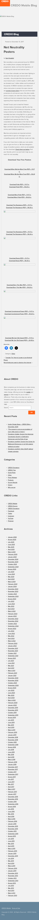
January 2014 (12, 871)
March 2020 (12, 700)
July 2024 (11, 572)
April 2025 (11, 549)
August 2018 (12, 747)
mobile (28, 392)
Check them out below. (22, 149)
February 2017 (12, 792)
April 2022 (11, 638)
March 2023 (12, 611)
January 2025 (12, 557)
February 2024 (12, 584)
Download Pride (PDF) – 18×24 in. (19, 187)
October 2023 (12, 594)
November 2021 (13, 651)
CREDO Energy (13, 506)
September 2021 (13, 656)
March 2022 (12, 641)
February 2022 (12, 643)
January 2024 (12, 586)
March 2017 (11, 789)
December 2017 (13, 767)
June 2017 (11, 782)
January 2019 (12, 735)
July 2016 (11, 809)
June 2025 (11, 544)
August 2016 (12, 806)
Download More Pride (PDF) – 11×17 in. (19, 195)
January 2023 (12, 616)
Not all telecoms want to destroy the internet (17, 362)
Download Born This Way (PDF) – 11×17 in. (19, 285)
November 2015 (13, 829)
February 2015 (12, 851)
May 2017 (11, 784)
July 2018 (11, 749)
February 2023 (12, 614)
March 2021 (11, 670)
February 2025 (12, 554)
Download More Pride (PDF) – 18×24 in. (20, 197)
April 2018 (11, 757)
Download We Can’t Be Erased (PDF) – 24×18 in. (19, 340)
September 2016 (13, 804)
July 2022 (11, 631)
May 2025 (11, 547)
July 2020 (11, 690)
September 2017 (13, 774)
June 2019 (11, 722)
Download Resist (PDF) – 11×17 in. (19, 258)
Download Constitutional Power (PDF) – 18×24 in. (19, 314)
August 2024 (12, 569)
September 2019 (13, 715)
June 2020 (11, 693)
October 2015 (12, 831)
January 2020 (12, 705)
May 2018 (11, 754)
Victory (10, 485)
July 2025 (11, 542)
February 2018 (12, 762)
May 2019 (11, 725)
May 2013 (11, 888)
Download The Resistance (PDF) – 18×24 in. (19, 207)
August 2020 (12, 688)
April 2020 (11, 698)
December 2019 (13, 707)
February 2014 (12, 868)
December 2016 (13, 797)
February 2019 (12, 732)
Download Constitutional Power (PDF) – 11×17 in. (19, 311)
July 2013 (11, 885)
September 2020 (13, 685)
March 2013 (11, 893)
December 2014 (13, 856)
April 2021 (11, 668)
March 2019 (11, 730)
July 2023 (11, 601)
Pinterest (11, 521)
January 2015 (12, 853)
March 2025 (12, 552)
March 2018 (11, 759)
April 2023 (11, 609)
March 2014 (11, 866)
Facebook (11, 511)
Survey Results (12, 482)
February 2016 (12, 821)
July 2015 (11, 839)
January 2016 (12, 824)
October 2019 (12, 712)
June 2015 (11, 841)
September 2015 (13, 834)
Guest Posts (12, 472)
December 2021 (13, 648)
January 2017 (12, 794)
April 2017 (11, 787)
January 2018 (12, 764)
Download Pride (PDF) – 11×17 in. (19, 184)
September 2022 (13, 626)
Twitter (10, 513)
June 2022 (11, 633)
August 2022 (12, 628)
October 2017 (12, 772)
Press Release (12, 477)
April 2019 (11, 727)
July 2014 (11, 858)
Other (13, 354)
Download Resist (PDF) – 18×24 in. (19, 261)
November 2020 (13, 680)
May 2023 (11, 606)
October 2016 (12, 801)
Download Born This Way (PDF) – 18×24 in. (19, 287)
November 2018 (13, 740)
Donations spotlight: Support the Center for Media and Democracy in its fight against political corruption (21, 444)
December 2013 (13, 873)
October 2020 (12, 683)
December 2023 (13, 589)
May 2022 (11, 636)
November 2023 (13, 591)
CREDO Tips (12, 470)
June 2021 (11, 663)
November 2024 (13, 562)
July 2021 (11, 661)
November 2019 (13, 710)
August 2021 (12, 658)
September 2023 (13, 596)
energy (6, 394)
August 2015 (12, 836)
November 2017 (13, 769)
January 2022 (12, 646)
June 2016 (11, 811)
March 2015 (11, 848)
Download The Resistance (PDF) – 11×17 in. (19, 205)
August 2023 (12, 599)
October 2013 (12, 878)
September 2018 (13, 745)
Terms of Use (16, 908)
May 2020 (11, 695)
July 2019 (11, 720)
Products (11, 480)
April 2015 (11, 846)
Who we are (11, 487)
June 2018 (11, 752)
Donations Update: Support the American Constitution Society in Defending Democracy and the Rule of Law (20, 436)
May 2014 (11, 861)
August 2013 (12, 883)
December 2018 (13, 737)
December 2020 (13, 678)
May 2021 (11, 666)
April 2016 (11, 816)
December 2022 (13, 619)
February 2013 (12, 895)
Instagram (11, 516)
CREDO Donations (13, 468)
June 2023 (11, 604)
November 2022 (13, 621)
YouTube (10, 518)
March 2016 (11, 819)
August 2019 (12, 717)
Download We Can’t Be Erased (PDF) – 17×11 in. (19, 338)
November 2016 (13, 799)
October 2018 (12, 742)
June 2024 (11, 574)
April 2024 (11, 579)
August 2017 (12, 777)
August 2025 (12, 539)
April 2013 (11, 890)
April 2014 (11, 863)
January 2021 (12, 675)
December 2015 (13, 826)
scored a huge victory (12, 91)
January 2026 (12, 537)
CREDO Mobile (12, 503)
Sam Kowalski (10, 58)
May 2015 (11, 843)
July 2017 (11, 779)
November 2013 (13, 876)
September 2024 (13, 567)
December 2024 (13, 559)
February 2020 (12, 703)
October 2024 (12, 564)
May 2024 (11, 577)
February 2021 (12, 673)
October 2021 (12, 653)
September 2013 (13, 881)
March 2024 (12, 582)
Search (6, 407)
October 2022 (12, 624)
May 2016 (11, 814)
